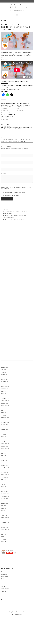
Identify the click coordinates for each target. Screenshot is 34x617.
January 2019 (4, 520)
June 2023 (3, 412)
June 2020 (3, 482)
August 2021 (4, 451)
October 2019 (4, 498)
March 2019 (4, 515)
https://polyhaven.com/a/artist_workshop (23, 85)
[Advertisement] (17, 291)
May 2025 (3, 369)
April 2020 (3, 486)
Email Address (5, 160)
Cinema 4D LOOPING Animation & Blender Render (17, 137)
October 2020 (4, 472)
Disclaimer (3, 579)
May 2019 (3, 510)
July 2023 (3, 410)
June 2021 (3, 455)
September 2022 (5, 427)
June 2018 (3, 536)
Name (2, 153)
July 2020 (3, 479)
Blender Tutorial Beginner (20, 128)
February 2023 (5, 417)
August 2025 (4, 367)
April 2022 (3, 436)
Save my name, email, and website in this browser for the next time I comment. (16, 188)
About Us (3, 571)
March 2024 (4, 396)
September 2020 (5, 474)
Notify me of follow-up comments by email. (14, 192)
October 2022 (4, 424)
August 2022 (4, 429)
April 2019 (3, 513)
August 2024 (4, 388)
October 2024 (4, 384)
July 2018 (3, 534)
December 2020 (5, 467)
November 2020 (5, 470)
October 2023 (4, 403)
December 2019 (5, 493)
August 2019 (4, 503)
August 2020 (4, 477)
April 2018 (3, 541)
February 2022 (5, 439)
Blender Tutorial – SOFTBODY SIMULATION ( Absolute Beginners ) (8, 114)
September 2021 (5, 448)
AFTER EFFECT (5, 589)
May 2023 (3, 415)
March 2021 (4, 460)
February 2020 (5, 489)
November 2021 (5, 443)
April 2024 (3, 393)
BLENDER (8, 126)
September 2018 (5, 529)
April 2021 (3, 458)
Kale (12, 614)
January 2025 (4, 379)
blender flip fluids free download (16, 127)
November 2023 (5, 400)
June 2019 (3, 508)
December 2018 (5, 522)
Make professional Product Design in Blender (15, 222)
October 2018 (4, 527)
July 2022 (3, 431)
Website (3, 166)
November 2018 (5, 525)
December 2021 (5, 441)
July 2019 (3, 505)
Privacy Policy (4, 576)
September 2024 (5, 386)
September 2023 (5, 405)
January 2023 (4, 420)
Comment (3, 173)
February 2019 (5, 517)
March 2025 (4, 374)
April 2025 (3, 372)
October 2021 (4, 446)
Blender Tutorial (12, 128)
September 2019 (5, 501)
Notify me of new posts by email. (11, 195)
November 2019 (5, 496)
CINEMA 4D (4, 586)
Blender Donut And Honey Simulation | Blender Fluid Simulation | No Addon (8, 105)
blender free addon (4, 128)
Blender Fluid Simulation (27, 127)
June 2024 (3, 391)
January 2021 (4, 465)
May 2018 (3, 539)
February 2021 (5, 462)
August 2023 (4, 408)
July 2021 (3, 453)
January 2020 (4, 491)
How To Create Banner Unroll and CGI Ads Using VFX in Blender (23, 105)
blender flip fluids (7, 127)
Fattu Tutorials (17, 6)
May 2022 (3, 434)
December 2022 (5, 422)
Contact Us (4, 574)
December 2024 (5, 381)
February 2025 (5, 377)
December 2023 (5, 398)
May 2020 (3, 484)
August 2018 (4, 532)
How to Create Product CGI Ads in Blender (14, 219)
